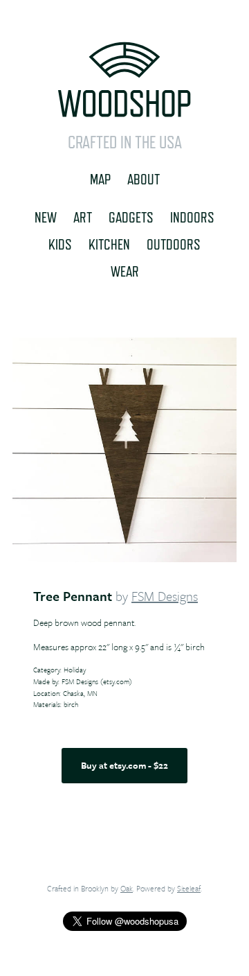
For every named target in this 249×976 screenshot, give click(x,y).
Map (100, 179)
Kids (60, 244)
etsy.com (116, 681)
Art (82, 217)
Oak (126, 888)
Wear (125, 271)
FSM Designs (164, 595)
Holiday (75, 669)
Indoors (192, 217)
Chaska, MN (80, 693)
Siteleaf (189, 888)
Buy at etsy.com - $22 (124, 765)
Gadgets (131, 217)
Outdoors (174, 244)
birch (71, 704)
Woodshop (124, 80)
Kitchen (109, 244)
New (46, 217)
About (143, 179)
